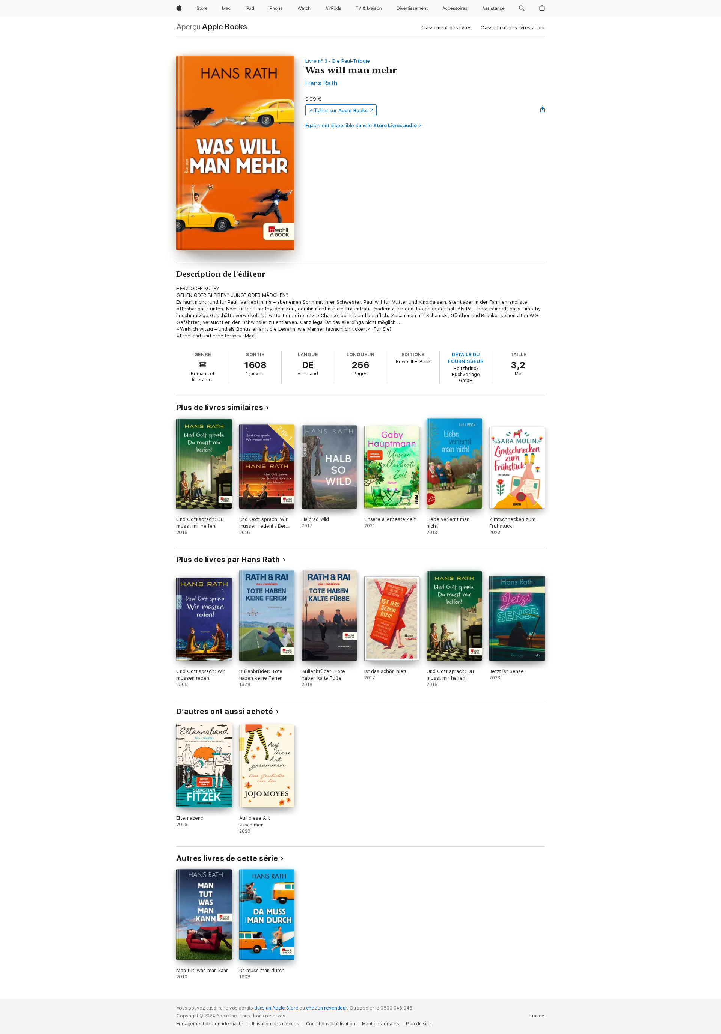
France (537, 1016)
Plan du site (418, 1023)
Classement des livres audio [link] (513, 27)
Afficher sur (338, 110)
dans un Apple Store (276, 1008)
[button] (522, 8)
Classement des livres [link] (446, 27)
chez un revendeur (326, 1008)
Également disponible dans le (361, 125)
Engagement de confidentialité (209, 1023)
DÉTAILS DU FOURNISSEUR (466, 358)
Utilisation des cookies (274, 1023)
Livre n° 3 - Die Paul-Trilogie (337, 61)
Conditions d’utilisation (330, 1023)
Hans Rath (321, 83)
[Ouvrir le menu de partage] (542, 110)
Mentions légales (380, 1023)
